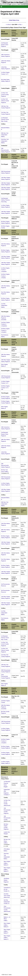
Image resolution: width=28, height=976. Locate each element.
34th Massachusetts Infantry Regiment (5, 150)
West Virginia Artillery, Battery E (7, 925)
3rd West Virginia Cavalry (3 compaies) (5, 330)
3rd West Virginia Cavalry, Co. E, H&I (5, 387)
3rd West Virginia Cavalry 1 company (5, 276)
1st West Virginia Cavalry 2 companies (5, 269)
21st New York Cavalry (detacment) (7, 895)
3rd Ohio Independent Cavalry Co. (7, 901)
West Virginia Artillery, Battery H (7, 937)
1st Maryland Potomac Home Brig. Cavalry (5, 119)
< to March (8, 24)
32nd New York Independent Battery (5, 141)
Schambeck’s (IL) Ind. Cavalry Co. (7, 889)
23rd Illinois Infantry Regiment (6, 880)
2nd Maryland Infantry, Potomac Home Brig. (5, 200)
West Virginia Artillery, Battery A (7, 863)
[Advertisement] (14, 960)
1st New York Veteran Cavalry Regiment (5, 100)
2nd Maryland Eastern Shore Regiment (4, 44)
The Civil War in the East (13, 2)
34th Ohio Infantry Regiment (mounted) (5, 318)
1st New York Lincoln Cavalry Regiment (5, 94)
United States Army (14, 20)
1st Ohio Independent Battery (4, 305)
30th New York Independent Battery (4, 134)
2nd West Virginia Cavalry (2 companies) (5, 324)
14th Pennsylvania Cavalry (7, 818)
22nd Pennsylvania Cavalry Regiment (5, 676)
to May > (20, 24)
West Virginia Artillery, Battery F (7, 931)
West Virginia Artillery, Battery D (7, 869)
